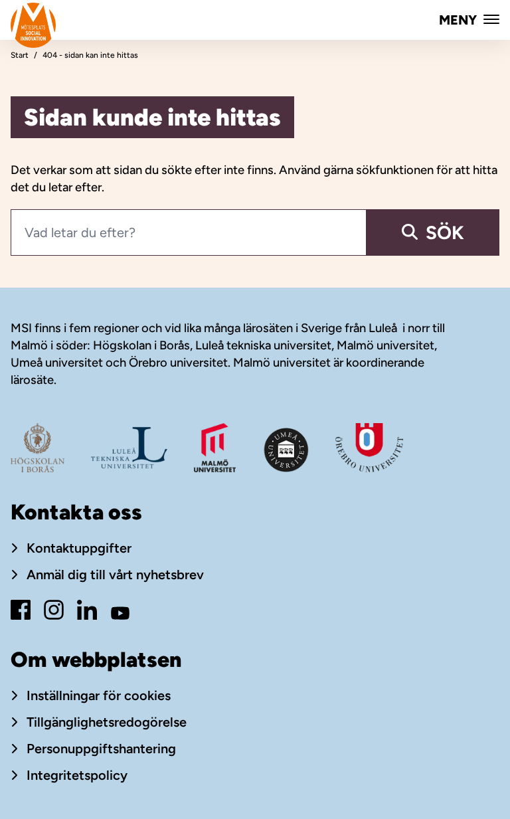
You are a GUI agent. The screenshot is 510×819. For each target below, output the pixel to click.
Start (20, 55)
